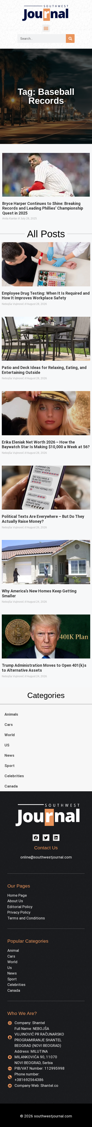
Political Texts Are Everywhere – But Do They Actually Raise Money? (43, 519)
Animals (11, 714)
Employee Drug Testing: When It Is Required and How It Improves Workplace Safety (46, 295)
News (9, 755)
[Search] (70, 38)
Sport (9, 765)
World (9, 735)
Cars (8, 724)
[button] (46, 28)
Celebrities (14, 776)
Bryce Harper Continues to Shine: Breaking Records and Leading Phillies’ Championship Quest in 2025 (42, 208)
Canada (11, 786)
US (6, 745)
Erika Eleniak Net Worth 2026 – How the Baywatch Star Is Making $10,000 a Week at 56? (46, 444)
